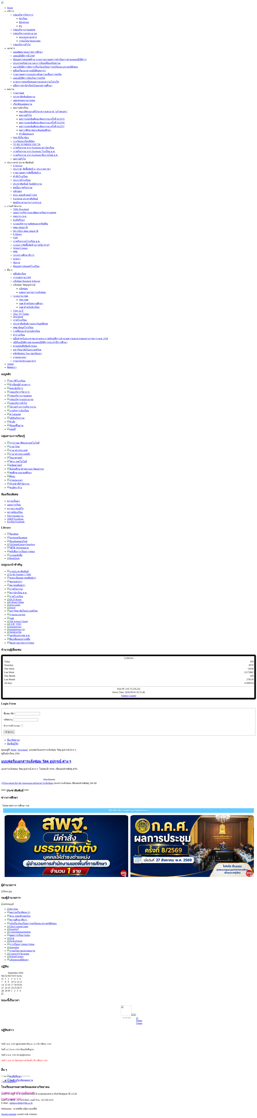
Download (18, 316)
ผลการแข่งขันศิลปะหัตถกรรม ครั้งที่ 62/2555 (42, 119)
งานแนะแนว (19, 357)
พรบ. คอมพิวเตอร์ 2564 (25, 195)
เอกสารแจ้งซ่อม (44, 783)
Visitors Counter (128, 695)
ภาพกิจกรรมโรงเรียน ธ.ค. (26, 241)
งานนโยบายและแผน (29, 41)
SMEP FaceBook (15, 519)
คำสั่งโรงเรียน (20, 176)
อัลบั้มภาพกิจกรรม (22, 187)
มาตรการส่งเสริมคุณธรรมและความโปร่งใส (36, 81)
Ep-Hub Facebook (16, 521)
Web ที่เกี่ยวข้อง (21, 137)
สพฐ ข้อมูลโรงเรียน (23, 327)
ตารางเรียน (19, 335)
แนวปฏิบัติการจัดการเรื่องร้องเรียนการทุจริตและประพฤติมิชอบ (45, 67)
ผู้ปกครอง (24, 22)
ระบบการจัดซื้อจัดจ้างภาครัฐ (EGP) (31, 245)
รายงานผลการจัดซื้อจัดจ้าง (27, 172)
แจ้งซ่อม (23, 288)
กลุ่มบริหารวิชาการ (23, 15)
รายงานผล (18, 93)
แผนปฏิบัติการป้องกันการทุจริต (29, 78)
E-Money (17, 234)
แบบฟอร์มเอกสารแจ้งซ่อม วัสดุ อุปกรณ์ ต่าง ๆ (36, 761)
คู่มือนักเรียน (19, 273)
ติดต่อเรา (12, 367)
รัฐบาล (16, 262)
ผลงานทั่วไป (25, 115)
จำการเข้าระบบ (12, 725)
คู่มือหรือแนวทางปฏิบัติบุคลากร (29, 70)
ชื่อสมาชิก (9, 713)
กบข (15, 237)
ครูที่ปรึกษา (19, 220)
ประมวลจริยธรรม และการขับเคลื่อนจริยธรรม (37, 63)
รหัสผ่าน (8, 719)
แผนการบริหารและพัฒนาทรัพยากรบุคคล (34, 212)
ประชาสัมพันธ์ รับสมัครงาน (27, 184)
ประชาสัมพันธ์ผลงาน (24, 96)
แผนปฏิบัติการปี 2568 (24, 55)
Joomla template (8, 1114)
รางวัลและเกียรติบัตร (24, 141)
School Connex (20, 248)
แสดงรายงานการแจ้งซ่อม (32, 292)
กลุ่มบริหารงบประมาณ (25, 33)
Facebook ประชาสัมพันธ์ (25, 198)
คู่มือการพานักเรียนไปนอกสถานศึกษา (32, 85)
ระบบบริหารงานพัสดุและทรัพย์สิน (30, 223)
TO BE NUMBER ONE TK (27, 144)
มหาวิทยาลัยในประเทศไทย (27, 349)
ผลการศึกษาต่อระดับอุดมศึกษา (35, 130)
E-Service (17, 165)
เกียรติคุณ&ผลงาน (22, 104)
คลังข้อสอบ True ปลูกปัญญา (27, 353)
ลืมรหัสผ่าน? (13, 740)
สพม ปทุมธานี (20, 227)
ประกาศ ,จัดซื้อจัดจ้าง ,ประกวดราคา (32, 169)
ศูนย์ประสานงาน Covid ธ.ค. (27, 202)
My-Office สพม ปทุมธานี (25, 231)
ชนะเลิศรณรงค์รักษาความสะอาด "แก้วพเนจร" (43, 111)
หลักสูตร (17, 191)
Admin (10, 364)
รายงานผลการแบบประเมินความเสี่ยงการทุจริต (37, 74)
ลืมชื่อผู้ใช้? (13, 743)
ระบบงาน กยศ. (20, 296)
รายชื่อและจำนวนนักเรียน (26, 331)
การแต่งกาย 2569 (22, 277)
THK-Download (21, 209)
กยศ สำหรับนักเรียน (29, 307)
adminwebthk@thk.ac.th (21, 1103)
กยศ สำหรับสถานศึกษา (31, 303)
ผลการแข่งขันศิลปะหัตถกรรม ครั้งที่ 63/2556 (42, 122)
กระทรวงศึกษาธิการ (23, 255)
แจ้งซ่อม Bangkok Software (26, 281)
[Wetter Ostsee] (139, 1023)
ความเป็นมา (13, 501)
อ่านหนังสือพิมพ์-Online (25, 346)
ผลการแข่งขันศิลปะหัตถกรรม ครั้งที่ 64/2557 (42, 126)
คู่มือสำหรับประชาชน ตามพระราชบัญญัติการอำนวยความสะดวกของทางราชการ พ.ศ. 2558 (60, 338)
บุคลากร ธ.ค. (20, 216)
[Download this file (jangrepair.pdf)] (19, 783)
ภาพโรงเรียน (20, 320)
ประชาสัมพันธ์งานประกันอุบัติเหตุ (30, 323)
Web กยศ (23, 299)
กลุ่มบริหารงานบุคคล (24, 29)
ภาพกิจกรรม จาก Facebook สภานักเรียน (33, 147)
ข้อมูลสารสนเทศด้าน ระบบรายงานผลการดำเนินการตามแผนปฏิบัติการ (50, 59)
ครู (20, 26)
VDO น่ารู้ (18, 311)
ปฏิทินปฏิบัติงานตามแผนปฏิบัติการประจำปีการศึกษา (40, 342)
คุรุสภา (17, 259)
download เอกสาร (28, 37)
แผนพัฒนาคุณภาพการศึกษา (28, 52)
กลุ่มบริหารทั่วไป (21, 44)
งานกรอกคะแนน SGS (24, 361)
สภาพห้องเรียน (15, 512)
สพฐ (15, 251)
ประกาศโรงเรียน (21, 180)
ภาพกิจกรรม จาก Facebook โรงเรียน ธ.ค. (34, 151)
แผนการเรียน (14, 505)
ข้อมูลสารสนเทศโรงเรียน (26, 266)
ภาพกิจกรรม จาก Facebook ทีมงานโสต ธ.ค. (35, 155)
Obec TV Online (21, 314)
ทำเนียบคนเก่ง (26, 134)
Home (10, 8)
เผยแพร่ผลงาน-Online (24, 100)
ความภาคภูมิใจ (15, 508)
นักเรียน (23, 18)
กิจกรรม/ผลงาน (15, 516)
